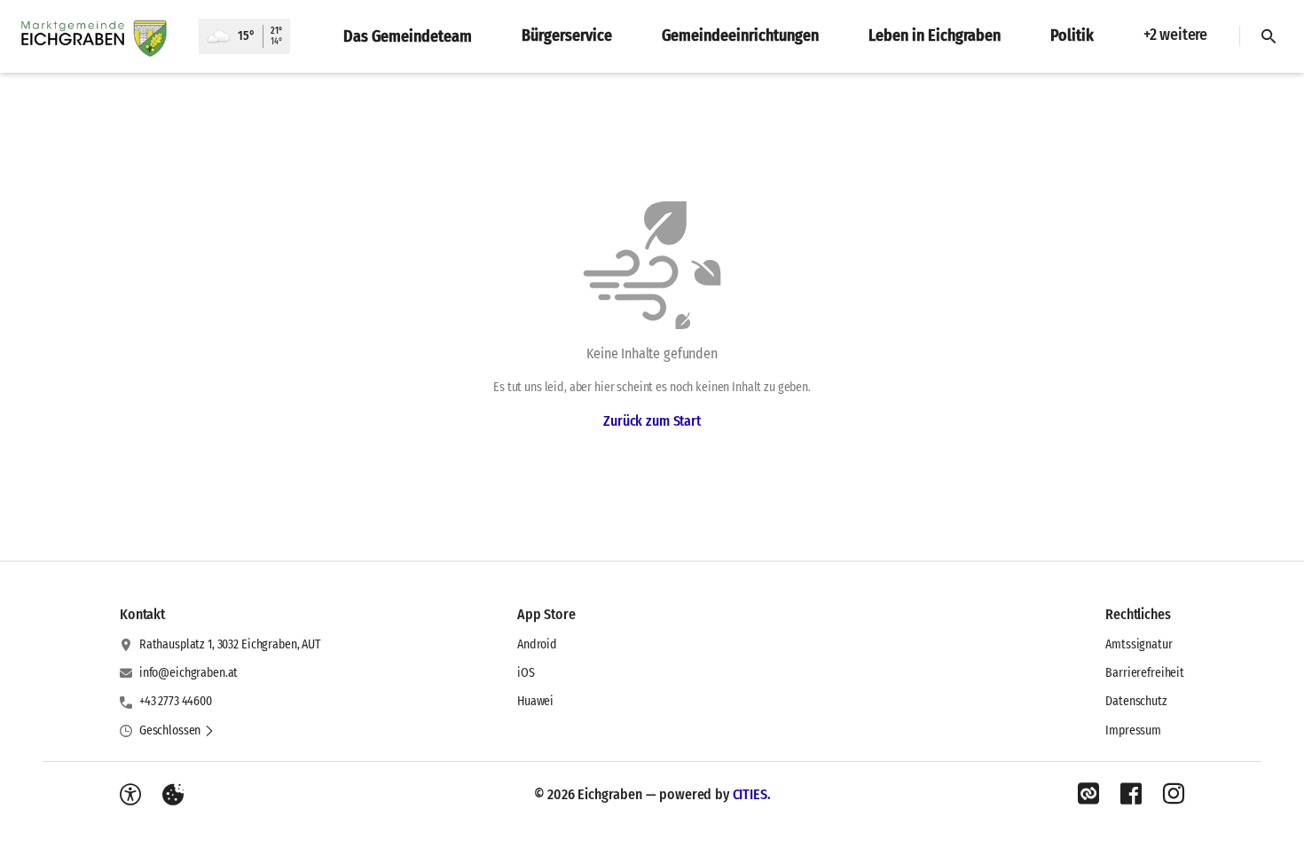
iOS (526, 672)
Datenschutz (1136, 701)
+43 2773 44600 (175, 701)
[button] (177, 731)
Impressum (1133, 730)
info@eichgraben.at (188, 672)
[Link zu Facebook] (1131, 794)
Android (537, 644)
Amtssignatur (1138, 644)
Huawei (535, 701)
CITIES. (752, 794)
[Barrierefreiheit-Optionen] (130, 794)
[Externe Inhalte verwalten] (173, 794)
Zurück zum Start (651, 420)
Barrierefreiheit (1144, 672)
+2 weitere (1175, 34)
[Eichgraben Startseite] (99, 36)
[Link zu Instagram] (1173, 794)
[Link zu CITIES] (1088, 794)
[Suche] (1268, 36)
